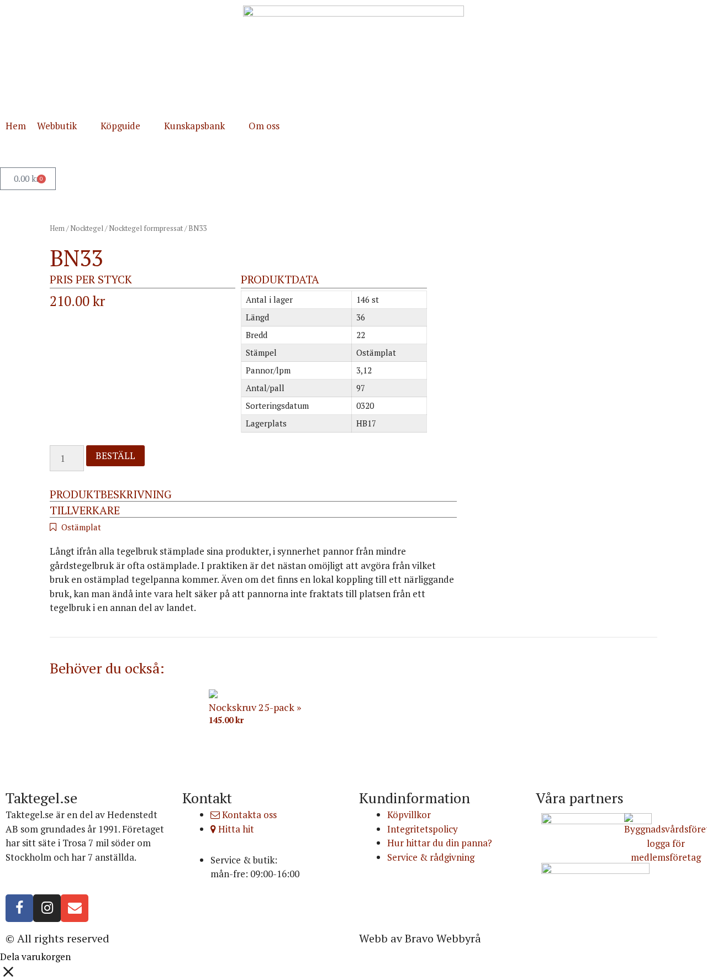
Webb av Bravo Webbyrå (420, 938)
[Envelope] (74, 908)
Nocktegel (86, 228)
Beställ (115, 455)
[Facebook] (19, 908)
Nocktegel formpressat (146, 228)
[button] (63, 126)
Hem (57, 228)
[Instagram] (47, 908)
